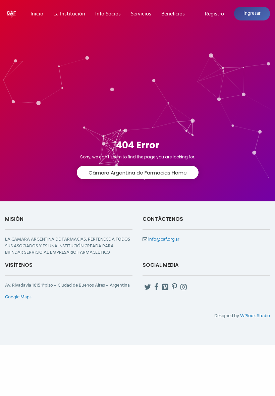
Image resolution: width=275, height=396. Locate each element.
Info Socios (108, 14)
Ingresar (252, 13)
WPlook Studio (255, 316)
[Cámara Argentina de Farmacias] (11, 13)
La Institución (69, 14)
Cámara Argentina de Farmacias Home (138, 172)
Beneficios (173, 14)
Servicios (141, 14)
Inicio (37, 14)
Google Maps (18, 297)
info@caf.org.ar (163, 239)
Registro (214, 14)
